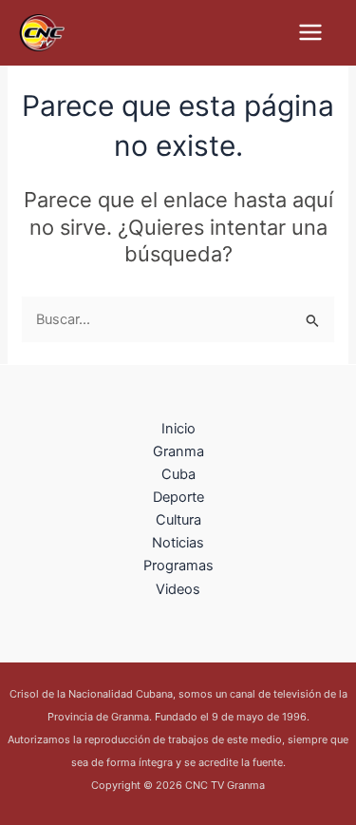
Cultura (178, 519)
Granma (178, 451)
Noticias (178, 542)
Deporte (178, 497)
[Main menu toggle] (310, 32)
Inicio (178, 428)
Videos (178, 589)
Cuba (178, 474)
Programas (178, 565)
